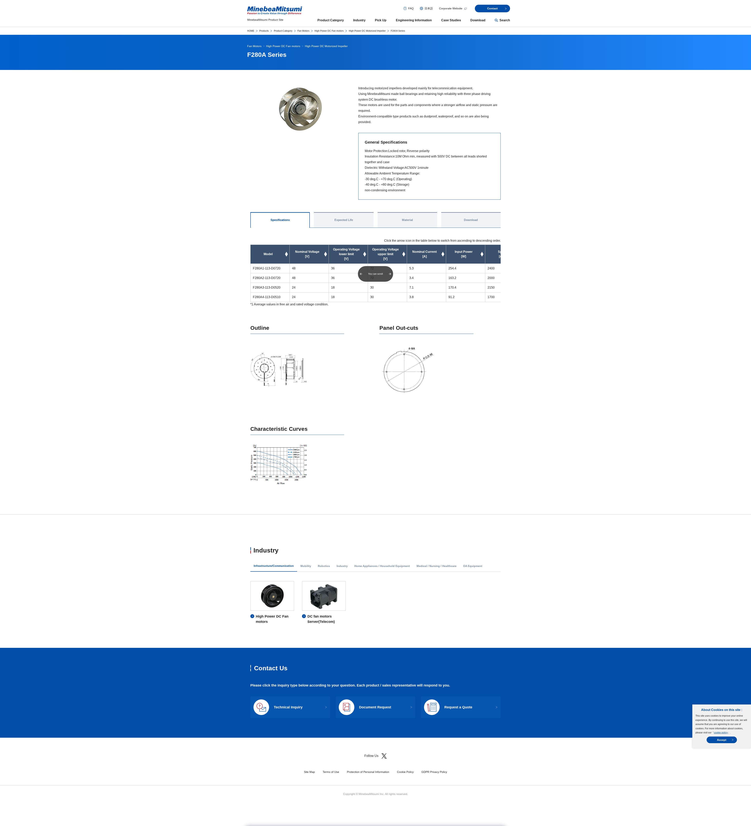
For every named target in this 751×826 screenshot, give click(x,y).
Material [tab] (407, 220)
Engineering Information (414, 20)
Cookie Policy (405, 771)
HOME (250, 31)
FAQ (411, 8)
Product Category (330, 20)
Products (264, 31)
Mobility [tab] (305, 566)
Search (504, 20)
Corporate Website (450, 8)
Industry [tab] (342, 566)
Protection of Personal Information (368, 771)
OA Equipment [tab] (472, 566)
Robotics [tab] (324, 566)
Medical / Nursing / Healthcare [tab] (436, 566)
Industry (359, 20)
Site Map (309, 771)
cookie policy (721, 732)
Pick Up (380, 20)
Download (477, 20)
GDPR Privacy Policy (434, 771)
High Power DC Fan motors (329, 31)
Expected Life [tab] (343, 220)
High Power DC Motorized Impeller (367, 31)
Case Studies (451, 20)
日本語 (429, 8)
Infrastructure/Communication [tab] (274, 565)
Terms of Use (331, 771)
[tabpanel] (375, 602)
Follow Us (371, 755)
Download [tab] (471, 220)
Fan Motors (303, 31)
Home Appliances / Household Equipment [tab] (382, 566)
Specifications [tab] (280, 220)
